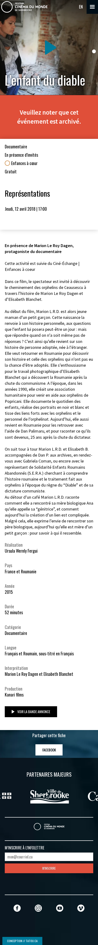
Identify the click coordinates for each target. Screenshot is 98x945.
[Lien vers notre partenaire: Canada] (61, 796)
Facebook (49, 749)
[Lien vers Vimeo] (80, 908)
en (81, 7)
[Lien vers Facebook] (17, 908)
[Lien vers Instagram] (38, 908)
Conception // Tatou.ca (22, 941)
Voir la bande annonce (33, 711)
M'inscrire (49, 868)
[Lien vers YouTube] (59, 908)
